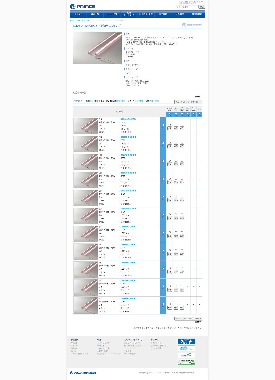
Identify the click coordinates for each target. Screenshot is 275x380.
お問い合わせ (156, 343)
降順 (91, 101)
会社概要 (179, 14)
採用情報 (74, 351)
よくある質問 (156, 348)
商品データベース (129, 14)
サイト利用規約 (130, 354)
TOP (72, 20)
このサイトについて (132, 343)
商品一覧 (95, 14)
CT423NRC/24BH (128, 244)
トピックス (112, 14)
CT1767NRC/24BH (128, 173)
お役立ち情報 (102, 351)
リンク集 (127, 351)
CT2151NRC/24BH (128, 209)
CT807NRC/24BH (128, 280)
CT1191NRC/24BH (128, 119)
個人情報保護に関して (132, 346)
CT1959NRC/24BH (128, 191)
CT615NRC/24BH (128, 262)
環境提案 (100, 346)
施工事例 (162, 14)
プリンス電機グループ (79, 354)
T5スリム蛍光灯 (103, 343)
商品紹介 (78, 14)
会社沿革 (74, 348)
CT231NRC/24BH (128, 227)
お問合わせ (196, 14)
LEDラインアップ (83, 20)
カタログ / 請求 (146, 14)
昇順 (123, 101)
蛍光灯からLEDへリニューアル (109, 354)
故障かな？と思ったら (159, 346)
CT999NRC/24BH (128, 298)
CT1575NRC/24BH (128, 155)
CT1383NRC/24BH (128, 137)
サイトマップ (129, 348)
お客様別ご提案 (103, 348)
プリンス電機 (82, 6)
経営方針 (74, 346)
